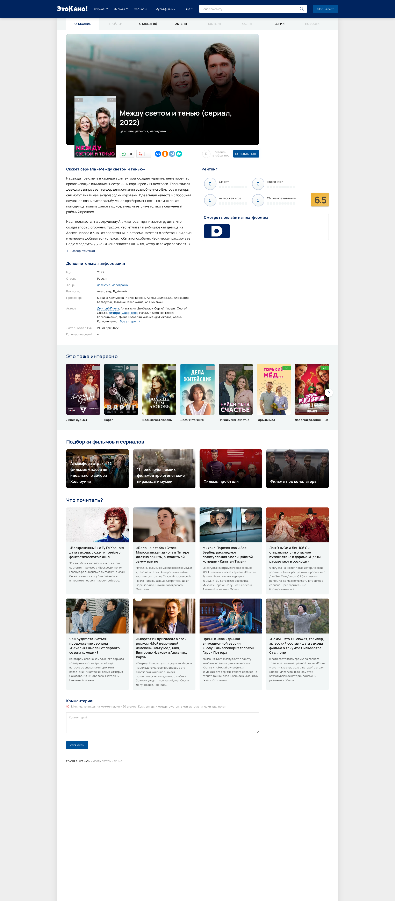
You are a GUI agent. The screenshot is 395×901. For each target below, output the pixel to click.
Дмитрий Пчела (108, 308)
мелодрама (120, 285)
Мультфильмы (165, 9)
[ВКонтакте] (158, 154)
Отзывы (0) (148, 24)
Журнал (99, 9)
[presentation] (329, 393)
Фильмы (119, 9)
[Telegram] (172, 154)
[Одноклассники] (165, 154)
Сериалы (140, 9)
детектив (103, 285)
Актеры (181, 24)
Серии (280, 24)
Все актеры (128, 321)
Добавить (221, 153)
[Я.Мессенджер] (179, 154)
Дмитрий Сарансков (123, 313)
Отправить (77, 745)
